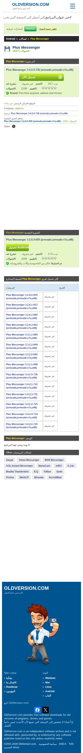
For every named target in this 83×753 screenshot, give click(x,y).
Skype (9, 460)
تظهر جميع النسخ (48, 28)
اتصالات (23, 38)
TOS (71, 744)
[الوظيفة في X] (13, 126)
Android (10, 38)
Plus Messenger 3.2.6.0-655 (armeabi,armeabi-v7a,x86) (32, 121)
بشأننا (9, 678)
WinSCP (24, 477)
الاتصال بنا (11, 682)
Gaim (59, 471)
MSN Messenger (54, 460)
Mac (47, 682)
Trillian (47, 471)
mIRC (59, 465)
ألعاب (48, 695)
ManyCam (44, 465)
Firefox (10, 477)
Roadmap (11, 687)
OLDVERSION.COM (30, 4)
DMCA (62, 744)
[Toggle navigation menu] (72, 6)
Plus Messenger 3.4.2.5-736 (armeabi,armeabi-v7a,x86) (39, 69)
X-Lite (70, 465)
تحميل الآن (28, 77)
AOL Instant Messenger (19, 465)
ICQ (36, 471)
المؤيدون (10, 691)
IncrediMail (55, 477)
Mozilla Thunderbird (17, 471)
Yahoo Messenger (29, 460)
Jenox (16, 747)
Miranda (39, 477)
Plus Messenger (26, 47)
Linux (48, 687)
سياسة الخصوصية (48, 744)
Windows (50, 678)
